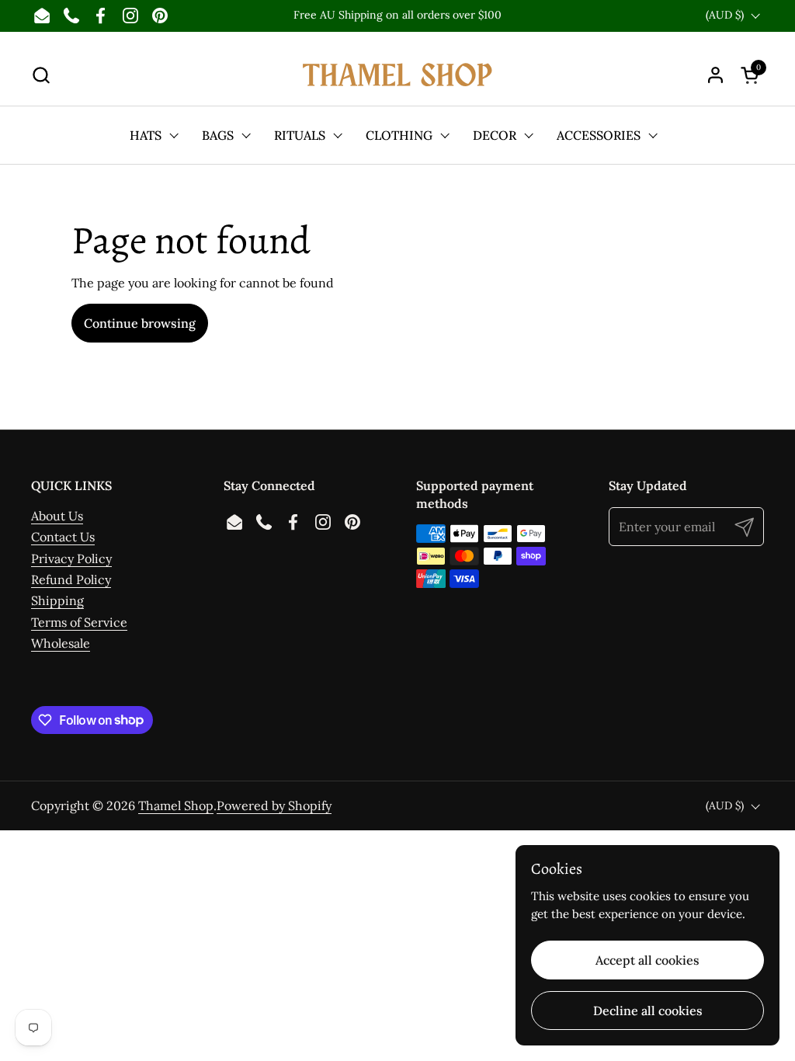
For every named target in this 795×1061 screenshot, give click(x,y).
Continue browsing (140, 323)
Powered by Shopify (274, 805)
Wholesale (60, 643)
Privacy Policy (71, 558)
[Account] (715, 75)
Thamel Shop (176, 805)
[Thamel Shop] (397, 74)
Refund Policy (71, 579)
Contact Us (63, 536)
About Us (57, 516)
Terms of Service (79, 622)
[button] (40, 75)
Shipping (57, 600)
